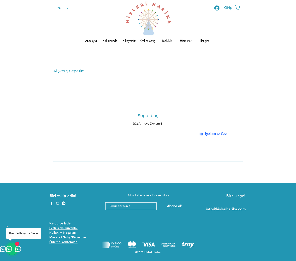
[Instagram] (57, 203)
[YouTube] (63, 203)
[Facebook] (51, 203)
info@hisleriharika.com (226, 209)
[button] (237, 7)
